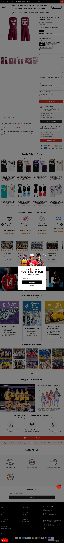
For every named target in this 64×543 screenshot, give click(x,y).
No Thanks (32, 285)
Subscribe (32, 282)
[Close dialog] (44, 255)
